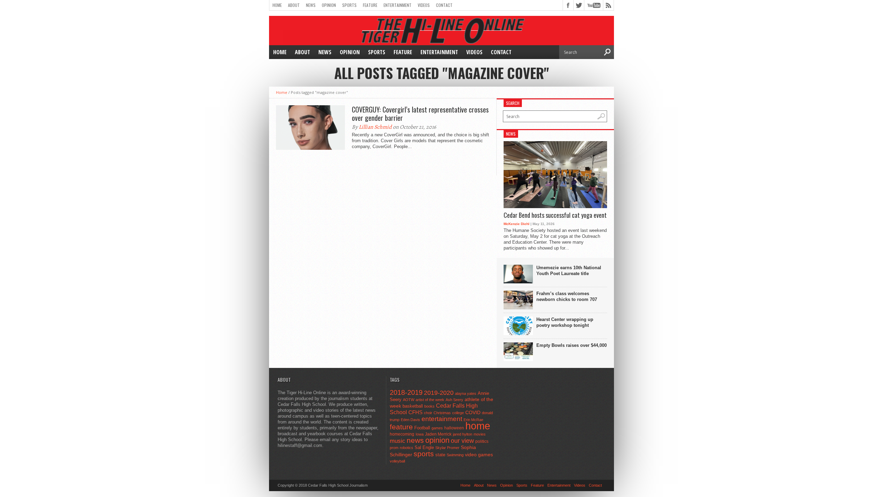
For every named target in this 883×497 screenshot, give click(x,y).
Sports (349, 5)
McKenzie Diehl (516, 224)
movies (480, 434)
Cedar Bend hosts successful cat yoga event (555, 215)
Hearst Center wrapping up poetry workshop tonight (564, 322)
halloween (454, 428)
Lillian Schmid (375, 127)
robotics (406, 448)
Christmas (442, 413)
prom (394, 448)
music (397, 441)
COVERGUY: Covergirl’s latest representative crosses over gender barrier (420, 113)
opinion (437, 440)
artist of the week (430, 400)
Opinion (329, 5)
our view (462, 440)
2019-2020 (439, 392)
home (477, 425)
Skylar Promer (447, 448)
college (458, 413)
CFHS (415, 412)
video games (479, 454)
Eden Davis (410, 420)
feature (401, 427)
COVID (472, 412)
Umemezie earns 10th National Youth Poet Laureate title (568, 270)
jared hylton (462, 434)
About (294, 5)
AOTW (408, 400)
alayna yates (465, 393)
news (415, 440)
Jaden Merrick (438, 434)
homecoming (402, 434)
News (311, 5)
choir (428, 413)
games (437, 428)
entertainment (441, 418)
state (440, 454)
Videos (424, 5)
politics (481, 441)
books (429, 406)
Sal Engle (424, 447)
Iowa (420, 434)
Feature (370, 5)
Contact (444, 5)
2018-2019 (406, 392)
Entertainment (397, 5)
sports (424, 454)
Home (277, 5)
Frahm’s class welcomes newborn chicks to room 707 (566, 296)
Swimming (455, 455)
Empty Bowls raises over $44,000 (571, 345)
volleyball (397, 461)
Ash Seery (454, 400)
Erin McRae (473, 420)
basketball (413, 406)
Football (422, 427)
